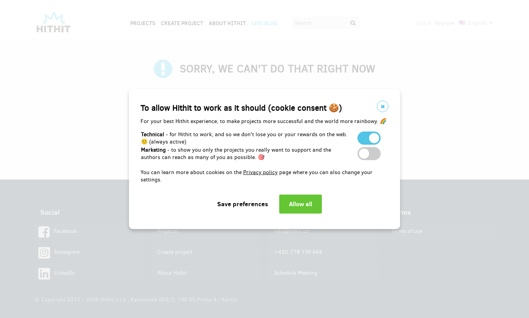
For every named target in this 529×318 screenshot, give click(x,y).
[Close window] (382, 106)
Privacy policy (260, 172)
